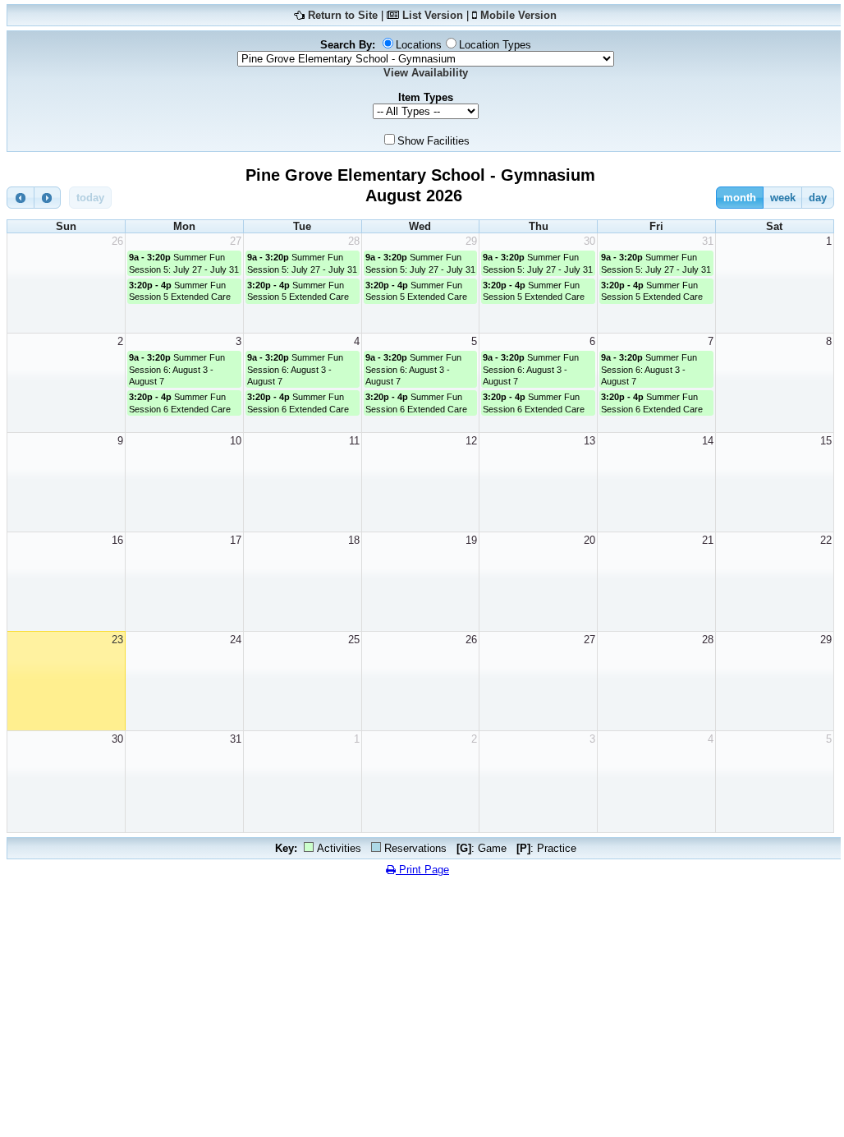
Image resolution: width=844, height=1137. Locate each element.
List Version (432, 15)
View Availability (425, 73)
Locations (419, 45)
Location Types (495, 45)
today (90, 197)
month (739, 197)
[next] (48, 197)
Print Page (422, 869)
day (818, 197)
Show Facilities (433, 141)
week (783, 197)
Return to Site (343, 15)
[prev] (20, 197)
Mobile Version (518, 15)
